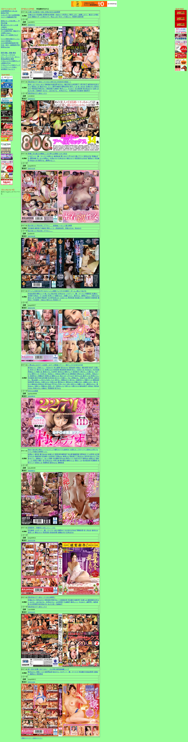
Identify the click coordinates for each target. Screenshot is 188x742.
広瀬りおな (45, 382)
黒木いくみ (73, 86)
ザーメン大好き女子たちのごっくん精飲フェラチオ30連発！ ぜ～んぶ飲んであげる (57, 291)
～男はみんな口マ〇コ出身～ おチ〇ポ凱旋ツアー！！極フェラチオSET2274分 (55, 365)
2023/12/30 (31, 540)
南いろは (47, 293)
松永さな (92, 456)
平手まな (55, 384)
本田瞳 (45, 14)
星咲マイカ (35, 374)
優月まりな (40, 370)
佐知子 (91, 367)
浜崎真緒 (47, 84)
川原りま (67, 386)
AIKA (68, 384)
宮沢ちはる (78, 376)
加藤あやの (62, 532)
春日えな (49, 300)
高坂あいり (32, 372)
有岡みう (46, 158)
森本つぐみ (87, 376)
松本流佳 (51, 378)
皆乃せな (58, 388)
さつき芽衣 (44, 296)
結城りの (51, 454)
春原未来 (91, 84)
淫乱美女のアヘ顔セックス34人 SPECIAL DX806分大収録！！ (49, 82)
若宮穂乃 (76, 372)
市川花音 (96, 370)
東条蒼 (68, 370)
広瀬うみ (96, 88)
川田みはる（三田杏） (84, 374)
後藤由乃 (41, 376)
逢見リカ (31, 532)
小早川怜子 (83, 84)
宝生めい (38, 382)
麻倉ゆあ (35, 384)
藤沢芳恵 (67, 84)
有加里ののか (79, 298)
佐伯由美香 (32, 293)
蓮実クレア (68, 372)
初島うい (38, 386)
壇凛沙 (35, 460)
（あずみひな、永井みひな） (58, 91)
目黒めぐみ (38, 462)
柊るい (73, 370)
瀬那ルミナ (40, 293)
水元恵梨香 (78, 88)
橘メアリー (79, 156)
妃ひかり (58, 378)
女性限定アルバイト (8, 69)
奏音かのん (47, 372)
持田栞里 (35, 88)
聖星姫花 (51, 388)
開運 (12, 59)
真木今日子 (78, 458)
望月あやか (64, 367)
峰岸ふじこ (64, 88)
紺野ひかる (65, 374)
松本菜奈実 (87, 460)
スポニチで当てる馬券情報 (10, 15)
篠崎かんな (55, 376)
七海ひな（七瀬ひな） (87, 372)
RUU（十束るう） (65, 17)
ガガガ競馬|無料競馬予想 (9, 43)
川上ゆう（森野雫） (86, 602)
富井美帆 (44, 378)
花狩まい (58, 380)
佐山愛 (70, 454)
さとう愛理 (52, 86)
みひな (45, 91)
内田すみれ (95, 296)
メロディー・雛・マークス (37, 156)
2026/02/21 (31, 99)
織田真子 (38, 228)
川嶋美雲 (87, 298)
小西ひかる (75, 386)
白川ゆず (84, 158)
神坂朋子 (44, 298)
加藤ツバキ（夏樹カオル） (86, 384)
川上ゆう (71, 88)
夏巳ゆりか (70, 382)
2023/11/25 (31, 612)
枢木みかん (32, 672)
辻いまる (40, 158)
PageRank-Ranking (7, 29)
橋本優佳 (63, 460)
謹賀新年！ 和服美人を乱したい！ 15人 (41, 528)
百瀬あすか (90, 86)
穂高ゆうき (35, 86)
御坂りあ (39, 372)
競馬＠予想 (5, 13)
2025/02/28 (31, 236)
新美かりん (95, 376)
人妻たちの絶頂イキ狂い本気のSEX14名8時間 (44, 12)
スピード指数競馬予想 (9, 17)
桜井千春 (38, 378)
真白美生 (54, 293)
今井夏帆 (56, 458)
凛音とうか (78, 460)
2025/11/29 (31, 168)
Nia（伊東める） (74, 378)
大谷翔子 (54, 372)
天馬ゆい (36, 296)
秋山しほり (55, 17)
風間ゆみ (85, 458)
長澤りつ (51, 296)
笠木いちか (62, 384)
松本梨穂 (51, 14)
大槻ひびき (32, 14)
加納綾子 (39, 91)
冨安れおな (53, 462)
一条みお (58, 14)
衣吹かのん (37, 388)
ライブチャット (6, 67)
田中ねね (48, 384)
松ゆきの (78, 228)
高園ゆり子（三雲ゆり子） (41, 17)
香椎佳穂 (96, 380)
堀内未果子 (83, 386)
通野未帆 (33, 158)
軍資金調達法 (5, 59)
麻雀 (14, 53)
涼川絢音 (38, 298)
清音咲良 (94, 298)
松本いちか (50, 380)
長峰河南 (38, 456)
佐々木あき (82, 86)
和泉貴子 (73, 456)
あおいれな (40, 84)
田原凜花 (46, 532)
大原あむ (91, 386)
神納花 (58, 86)
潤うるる (64, 156)
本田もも (50, 156)
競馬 (2, 53)
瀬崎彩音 (61, 462)
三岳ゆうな (64, 298)
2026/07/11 (31, 25)
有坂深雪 (54, 84)
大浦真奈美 (73, 91)
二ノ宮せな (42, 380)
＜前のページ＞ (26, 738)
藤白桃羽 (85, 367)
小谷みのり (49, 367)
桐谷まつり (70, 458)
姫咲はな (92, 458)
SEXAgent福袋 (33, 391)
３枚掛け (4, 27)
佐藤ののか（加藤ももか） (64, 296)
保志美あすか (87, 88)
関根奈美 (80, 530)
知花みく (51, 374)
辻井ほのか (62, 158)
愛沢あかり (62, 382)
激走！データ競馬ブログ (9, 35)
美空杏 (86, 456)
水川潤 (50, 298)
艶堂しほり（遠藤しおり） (79, 14)
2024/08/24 (31, 396)
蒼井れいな (60, 386)
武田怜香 (80, 17)
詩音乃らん (84, 378)
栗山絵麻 (35, 380)
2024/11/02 (31, 308)
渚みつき (63, 376)
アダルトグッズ (6, 65)
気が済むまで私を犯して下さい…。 (40, 231)
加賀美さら (80, 380)
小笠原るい (65, 14)
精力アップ (16, 65)
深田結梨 (72, 367)
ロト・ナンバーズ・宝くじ (10, 57)
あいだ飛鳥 (48, 458)
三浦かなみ (53, 382)
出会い (14, 67)
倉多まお (56, 298)
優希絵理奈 (65, 86)
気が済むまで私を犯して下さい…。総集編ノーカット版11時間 (50, 225)
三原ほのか (80, 456)
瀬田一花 (41, 460)
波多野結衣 (48, 672)
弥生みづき (34, 160)
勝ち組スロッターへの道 (9, 25)
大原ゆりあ (80, 370)
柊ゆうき (31, 298)
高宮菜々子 (57, 300)
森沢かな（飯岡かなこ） (46, 160)
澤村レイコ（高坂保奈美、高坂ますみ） (60, 228)
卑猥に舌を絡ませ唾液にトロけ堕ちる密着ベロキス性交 (47, 154)
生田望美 (31, 382)
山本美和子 (75, 84)
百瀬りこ (64, 378)
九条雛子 (56, 88)
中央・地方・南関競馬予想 (10, 45)
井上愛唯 (57, 367)
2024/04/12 (31, 470)
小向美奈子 (52, 456)
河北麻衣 (39, 14)
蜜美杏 (37, 454)
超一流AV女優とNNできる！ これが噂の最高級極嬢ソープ (48, 669)
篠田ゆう (91, 158)
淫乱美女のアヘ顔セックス (37, 93)
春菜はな (66, 456)
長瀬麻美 (94, 460)
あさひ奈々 (32, 91)
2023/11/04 (31, 682)
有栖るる (48, 376)
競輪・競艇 (8, 53)
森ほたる (92, 14)
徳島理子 (87, 91)
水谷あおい (89, 370)
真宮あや (41, 384)
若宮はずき (87, 156)
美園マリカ (88, 380)
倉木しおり (32, 84)
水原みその (54, 158)
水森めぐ (44, 388)
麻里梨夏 (49, 88)
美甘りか (33, 370)
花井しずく (52, 386)
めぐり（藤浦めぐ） (37, 458)
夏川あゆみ (44, 454)
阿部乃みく (42, 88)
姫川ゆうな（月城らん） (36, 367)
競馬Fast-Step (5, 47)
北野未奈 (83, 454)
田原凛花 (78, 158)
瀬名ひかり (70, 158)
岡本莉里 (71, 298)
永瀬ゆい (95, 293)
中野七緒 (56, 460)
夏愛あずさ (65, 380)
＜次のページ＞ (37, 738)
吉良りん (74, 384)
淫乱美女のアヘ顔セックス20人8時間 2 (41, 597)
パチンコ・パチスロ (8, 55)
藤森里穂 (76, 454)
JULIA (32, 456)
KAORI (67, 530)
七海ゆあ (58, 374)
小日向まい (44, 374)
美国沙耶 (58, 454)
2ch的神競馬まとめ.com (9, 11)
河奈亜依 (56, 370)
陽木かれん (44, 86)
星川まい (73, 380)
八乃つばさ (71, 156)
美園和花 (88, 293)
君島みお (59, 456)
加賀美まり (34, 376)
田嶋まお (44, 386)
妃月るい (61, 84)
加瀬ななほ (49, 370)
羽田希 (74, 17)
